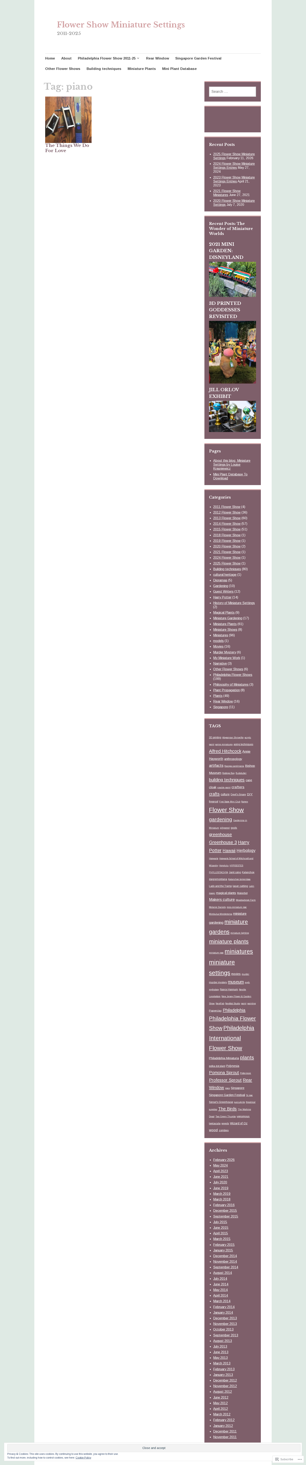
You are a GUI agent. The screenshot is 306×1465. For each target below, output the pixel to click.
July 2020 (220, 1182)
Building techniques (104, 69)
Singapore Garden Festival (198, 58)
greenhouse (220, 834)
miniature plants (229, 941)
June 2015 (220, 1227)
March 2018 (221, 1199)
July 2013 (220, 1346)
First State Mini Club (229, 801)
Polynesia (232, 1066)
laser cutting (240, 886)
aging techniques (243, 744)
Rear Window (157, 58)
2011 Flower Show (226, 507)
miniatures (239, 951)
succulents (239, 1102)
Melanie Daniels (217, 907)
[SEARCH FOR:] (232, 92)
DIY (250, 794)
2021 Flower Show (227, 552)
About (66, 58)
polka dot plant (217, 1066)
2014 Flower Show (227, 523)
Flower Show (226, 810)
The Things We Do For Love (67, 148)
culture (225, 794)
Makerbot (242, 893)
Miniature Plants (142, 69)
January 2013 (223, 1375)
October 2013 (223, 1329)
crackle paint (223, 787)
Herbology (245, 850)
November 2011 (225, 1437)
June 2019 (220, 1188)
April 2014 (220, 1295)
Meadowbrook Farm (246, 900)
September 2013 (225, 1335)
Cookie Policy (83, 1457)
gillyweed (225, 828)
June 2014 (220, 1284)
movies (236, 974)
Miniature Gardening (227, 618)
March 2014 (221, 1301)
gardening (220, 819)
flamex (244, 801)
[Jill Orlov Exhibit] (232, 430)
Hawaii (229, 850)
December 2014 (225, 1256)
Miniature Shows (225, 629)
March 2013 (221, 1363)
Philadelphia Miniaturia (224, 1058)
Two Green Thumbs (225, 1116)
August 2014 (222, 1273)
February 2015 (224, 1244)
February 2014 (224, 1307)
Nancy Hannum (229, 989)
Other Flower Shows (62, 69)
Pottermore (245, 1073)
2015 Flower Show (227, 529)
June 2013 (220, 1352)
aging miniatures (224, 744)
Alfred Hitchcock (225, 751)
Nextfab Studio (232, 1003)
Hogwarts (213, 858)
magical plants (226, 893)
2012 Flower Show (227, 512)
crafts (214, 794)
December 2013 (225, 1318)
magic (212, 893)
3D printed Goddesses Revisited (225, 310)
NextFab (220, 1003)
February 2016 (224, 1205)
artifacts (216, 765)
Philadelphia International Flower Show (231, 1038)
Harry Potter (222, 597)
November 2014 (225, 1261)
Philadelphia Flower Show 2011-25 (107, 58)
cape (249, 780)
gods (234, 827)
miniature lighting (239, 933)
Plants (218, 696)
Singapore (220, 707)
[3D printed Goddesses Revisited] (232, 382)
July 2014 (220, 1278)
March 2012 (221, 1414)
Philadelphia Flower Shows (232, 675)
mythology (214, 989)
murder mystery (218, 982)
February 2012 (224, 1420)
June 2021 (220, 1176)
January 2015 (223, 1250)
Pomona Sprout (224, 1072)
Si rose (249, 1095)
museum (236, 981)
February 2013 (224, 1369)
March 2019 (221, 1194)
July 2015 (220, 1222)
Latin (251, 886)
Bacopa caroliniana (234, 766)
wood (213, 1130)
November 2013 (225, 1324)
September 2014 (225, 1267)
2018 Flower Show (227, 535)
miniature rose (216, 952)
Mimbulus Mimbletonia (220, 914)
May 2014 (220, 1290)
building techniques (227, 779)
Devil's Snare (238, 794)
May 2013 (220, 1357)
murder (245, 974)
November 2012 (225, 1386)
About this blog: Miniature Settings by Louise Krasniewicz (231, 464)
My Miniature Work (226, 658)
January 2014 (223, 1312)
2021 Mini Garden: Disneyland (226, 251)
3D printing (215, 737)
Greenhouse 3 (223, 842)
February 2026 (224, 1160)
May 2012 (220, 1403)
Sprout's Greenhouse (221, 1102)
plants (247, 1057)
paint (243, 1003)
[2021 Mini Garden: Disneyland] (232, 295)
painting (251, 1003)
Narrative (220, 663)
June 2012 (220, 1397)
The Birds (227, 1108)
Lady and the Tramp (220, 886)
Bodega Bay (228, 773)
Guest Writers (223, 591)
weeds (225, 1123)
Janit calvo (235, 872)
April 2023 (220, 1171)
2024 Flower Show (227, 557)
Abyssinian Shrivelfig (233, 737)
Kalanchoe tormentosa (239, 879)
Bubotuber (241, 773)
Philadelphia (234, 1010)
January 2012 (223, 1426)
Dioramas (220, 580)
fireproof (213, 801)
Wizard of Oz (239, 1123)
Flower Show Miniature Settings (121, 25)
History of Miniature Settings (234, 603)
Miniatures (220, 635)
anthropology (233, 759)
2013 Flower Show (227, 518)
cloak (212, 787)
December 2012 (225, 1380)
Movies (218, 646)
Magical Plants (224, 612)
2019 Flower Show (227, 541)
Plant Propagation (226, 690)
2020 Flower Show (227, 546)
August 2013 (222, 1341)
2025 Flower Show (227, 563)
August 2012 (222, 1391)
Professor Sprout (225, 1080)
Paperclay (215, 1010)
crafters (237, 787)
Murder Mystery (224, 652)
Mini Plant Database (179, 69)
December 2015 (225, 1210)
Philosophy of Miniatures (231, 684)
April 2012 (220, 1408)
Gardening (220, 586)
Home (50, 58)
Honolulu (224, 865)
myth (247, 982)
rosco (227, 1088)
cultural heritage (224, 574)
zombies (224, 1130)
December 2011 (225, 1431)
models (218, 641)
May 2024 (220, 1165)
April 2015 (220, 1233)
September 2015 (225, 1216)
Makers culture (222, 899)
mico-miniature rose (237, 907)
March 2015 (221, 1239)
